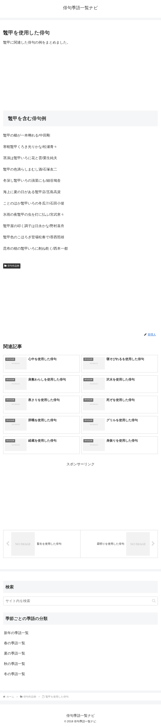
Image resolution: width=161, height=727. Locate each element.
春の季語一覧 (14, 643)
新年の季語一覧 (16, 633)
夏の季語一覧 (14, 653)
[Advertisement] (80, 78)
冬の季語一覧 (14, 674)
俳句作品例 (13, 265)
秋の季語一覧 (14, 664)
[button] (153, 601)
